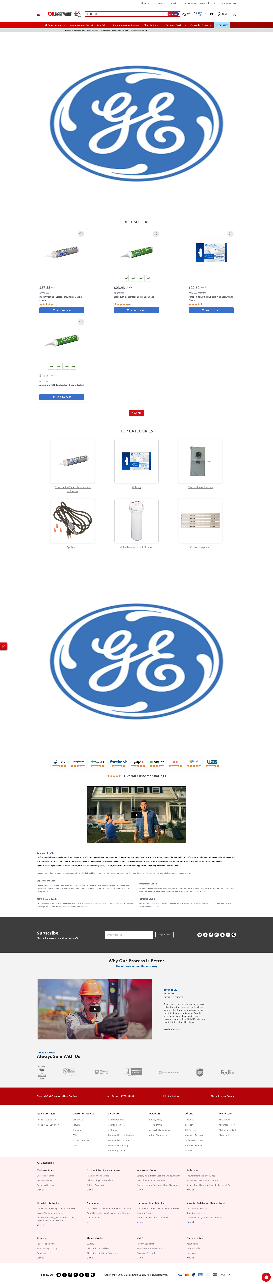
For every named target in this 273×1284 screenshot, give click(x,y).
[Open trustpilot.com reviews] (97, 763)
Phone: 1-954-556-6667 (48, 1124)
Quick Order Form (207, 3)
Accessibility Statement (160, 1130)
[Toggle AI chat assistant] (3, 646)
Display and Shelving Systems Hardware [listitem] (56, 1208)
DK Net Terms (190, 3)
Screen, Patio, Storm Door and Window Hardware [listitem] (160, 1175)
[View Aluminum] (125, 278)
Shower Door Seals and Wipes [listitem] (201, 1175)
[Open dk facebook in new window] (211, 935)
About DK (145, 3)
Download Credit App (118, 1145)
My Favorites (225, 1135)
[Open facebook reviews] (118, 763)
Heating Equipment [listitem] (146, 1243)
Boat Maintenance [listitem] (45, 1175)
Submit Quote (160, 3)
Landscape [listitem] (192, 1253)
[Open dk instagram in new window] (216, 935)
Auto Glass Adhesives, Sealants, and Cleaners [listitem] (108, 1213)
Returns (76, 1124)
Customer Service (174, 25)
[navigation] (176, 25)
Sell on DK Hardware (195, 1140)
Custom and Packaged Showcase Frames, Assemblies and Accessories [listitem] (56, 1219)
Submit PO (174, 3)
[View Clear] (140, 278)
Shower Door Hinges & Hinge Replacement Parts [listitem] (209, 1185)
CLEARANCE (222, 25)
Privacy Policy (155, 1119)
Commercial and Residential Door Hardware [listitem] (158, 1185)
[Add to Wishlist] (81, 234)
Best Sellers (102, 25)
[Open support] (266, 1277)
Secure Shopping (81, 1140)
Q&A (75, 1145)
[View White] (147, 278)
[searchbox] (132, 14)
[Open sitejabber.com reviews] (77, 763)
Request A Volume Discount (126, 25)
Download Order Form (118, 1140)
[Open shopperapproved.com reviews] (59, 763)
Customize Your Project (81, 25)
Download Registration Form (121, 1135)
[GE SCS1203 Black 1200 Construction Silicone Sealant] (136, 252)
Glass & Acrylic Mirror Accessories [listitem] (103, 1253)
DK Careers (190, 1130)
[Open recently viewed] (211, 14)
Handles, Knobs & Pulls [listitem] (98, 1175)
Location (189, 1124)
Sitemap (189, 1150)
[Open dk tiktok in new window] (228, 935)
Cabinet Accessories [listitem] (96, 1185)
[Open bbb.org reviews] (212, 763)
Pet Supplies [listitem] (192, 1243)
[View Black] (133, 278)
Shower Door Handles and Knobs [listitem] (202, 1180)
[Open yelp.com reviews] (138, 763)
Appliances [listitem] (42, 1253)
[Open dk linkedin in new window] (222, 935)
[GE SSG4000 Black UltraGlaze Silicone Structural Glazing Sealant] (62, 252)
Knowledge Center (194, 1145)
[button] (38, 14)
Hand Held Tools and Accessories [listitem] (152, 1217)
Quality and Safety (46, 1052)
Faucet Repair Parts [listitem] (46, 1243)
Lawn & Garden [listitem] (194, 1248)
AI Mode (173, 14)
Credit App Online (116, 1150)
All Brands (113, 1130)
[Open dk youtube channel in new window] (199, 935)
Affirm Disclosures (158, 1135)
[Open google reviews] (193, 763)
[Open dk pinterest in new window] (233, 935)
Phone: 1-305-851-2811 (48, 1119)
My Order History (227, 1124)
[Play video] (136, 814)
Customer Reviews (194, 1135)
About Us (189, 1119)
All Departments (116, 1119)
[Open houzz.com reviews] (157, 763)
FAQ (75, 1135)
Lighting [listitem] (91, 1243)
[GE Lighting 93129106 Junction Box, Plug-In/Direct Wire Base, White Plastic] (211, 252)
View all (40, 1189)
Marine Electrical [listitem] (45, 1180)
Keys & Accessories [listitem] (196, 1213)
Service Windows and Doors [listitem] (50, 1213)
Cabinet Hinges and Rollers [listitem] (100, 1180)
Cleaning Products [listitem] (145, 1213)
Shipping (77, 1130)
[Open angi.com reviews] (175, 763)
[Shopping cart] (234, 14)
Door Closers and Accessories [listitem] (151, 1180)
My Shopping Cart (227, 1130)
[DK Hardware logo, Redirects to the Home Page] (61, 14)
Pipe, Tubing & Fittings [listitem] (47, 1248)
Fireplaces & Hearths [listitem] (147, 1253)
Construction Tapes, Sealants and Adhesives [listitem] (158, 1208)
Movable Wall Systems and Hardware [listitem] (204, 1217)
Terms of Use (155, 1124)
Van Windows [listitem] (93, 1217)
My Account (224, 1119)
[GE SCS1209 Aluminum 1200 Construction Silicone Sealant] (62, 340)
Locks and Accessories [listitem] (197, 1208)
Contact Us (78, 1119)
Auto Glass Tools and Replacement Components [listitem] (110, 1208)
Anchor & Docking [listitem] (45, 1185)
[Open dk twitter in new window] (205, 935)
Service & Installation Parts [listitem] (149, 1248)
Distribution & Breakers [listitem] (98, 1248)
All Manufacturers (116, 1124)
